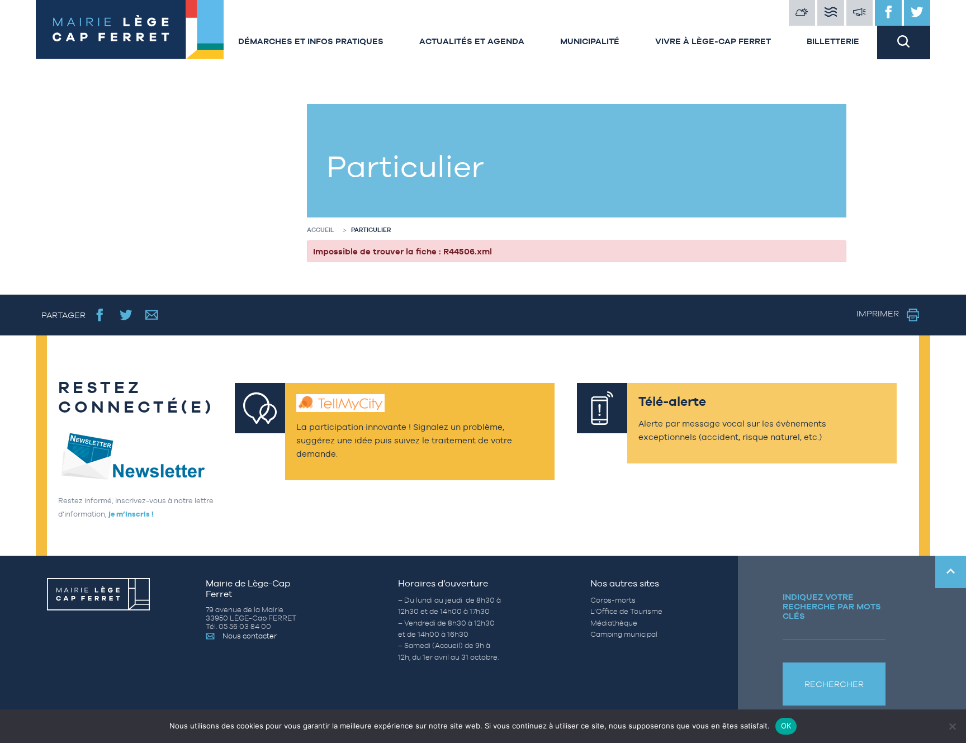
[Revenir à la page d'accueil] (128, 29)
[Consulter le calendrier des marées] (830, 13)
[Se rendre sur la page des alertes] (859, 13)
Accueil (320, 230)
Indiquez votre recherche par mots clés (832, 606)
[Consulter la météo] (802, 13)
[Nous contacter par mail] (152, 315)
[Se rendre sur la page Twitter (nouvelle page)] (126, 315)
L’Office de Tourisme (626, 611)
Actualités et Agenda (471, 41)
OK (786, 725)
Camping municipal (623, 634)
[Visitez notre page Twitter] (917, 13)
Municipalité (589, 41)
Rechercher (834, 684)
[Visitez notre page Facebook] (888, 13)
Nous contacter (249, 636)
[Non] (952, 726)
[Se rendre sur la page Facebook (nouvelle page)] (100, 315)
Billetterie (833, 41)
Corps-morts (613, 600)
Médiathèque (613, 623)
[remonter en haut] (950, 572)
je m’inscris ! (131, 514)
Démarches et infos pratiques (310, 41)
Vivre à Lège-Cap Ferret (713, 41)
